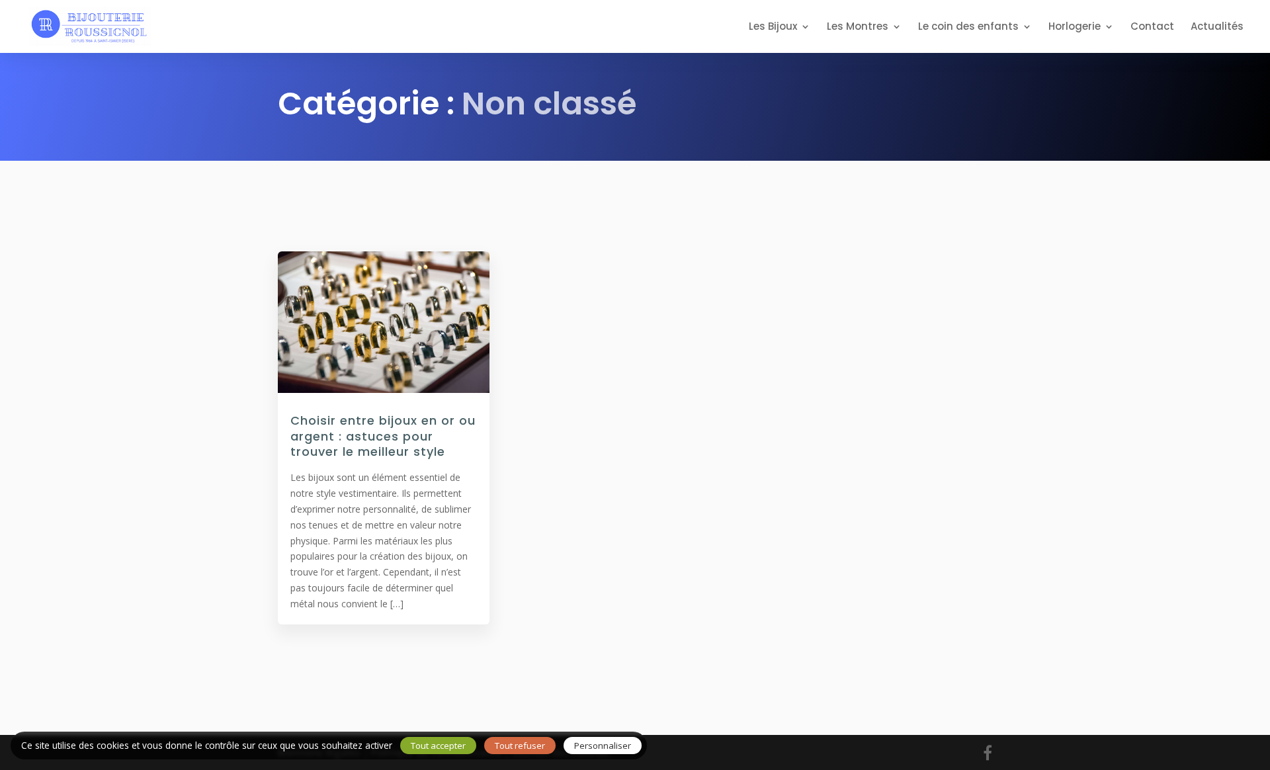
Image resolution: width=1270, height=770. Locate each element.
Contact (1152, 27)
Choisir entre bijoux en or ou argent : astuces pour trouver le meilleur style (383, 436)
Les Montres (857, 27)
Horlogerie (1074, 27)
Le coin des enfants (968, 27)
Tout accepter (438, 745)
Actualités (1217, 27)
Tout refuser (520, 745)
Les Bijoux (773, 27)
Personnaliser (602, 745)
